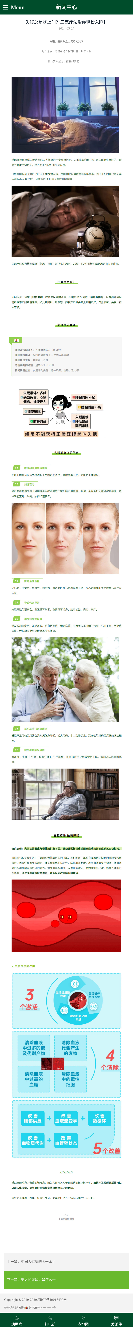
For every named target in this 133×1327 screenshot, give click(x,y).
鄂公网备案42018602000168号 (42, 1307)
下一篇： (31, 1280)
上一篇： (31, 1262)
